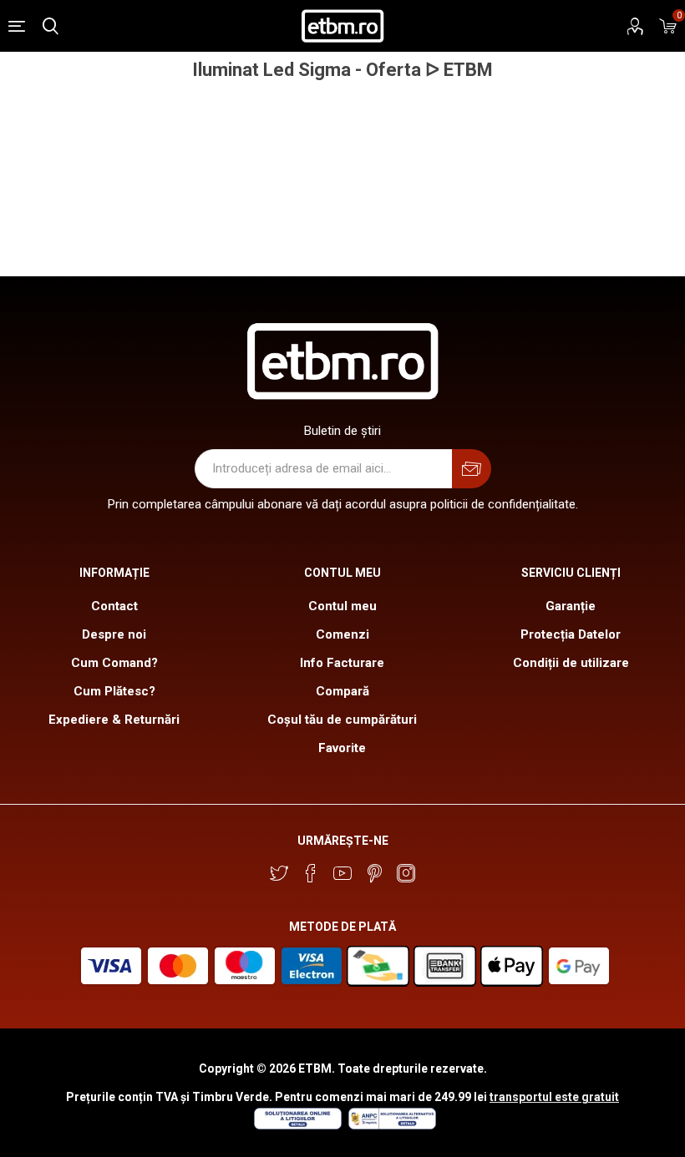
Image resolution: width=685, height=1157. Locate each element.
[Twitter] (279, 873)
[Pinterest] (374, 873)
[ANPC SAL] (390, 1125)
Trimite (471, 468)
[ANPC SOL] (297, 1125)
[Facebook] (310, 873)
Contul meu (342, 606)
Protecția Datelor (570, 634)
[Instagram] (406, 873)
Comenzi (342, 634)
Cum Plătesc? (114, 691)
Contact (114, 606)
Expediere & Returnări (114, 719)
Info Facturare (342, 662)
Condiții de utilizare (571, 662)
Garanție (570, 606)
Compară (342, 691)
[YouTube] (342, 873)
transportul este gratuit (554, 1097)
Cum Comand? (114, 662)
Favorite (342, 747)
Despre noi (114, 634)
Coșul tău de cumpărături (342, 719)
